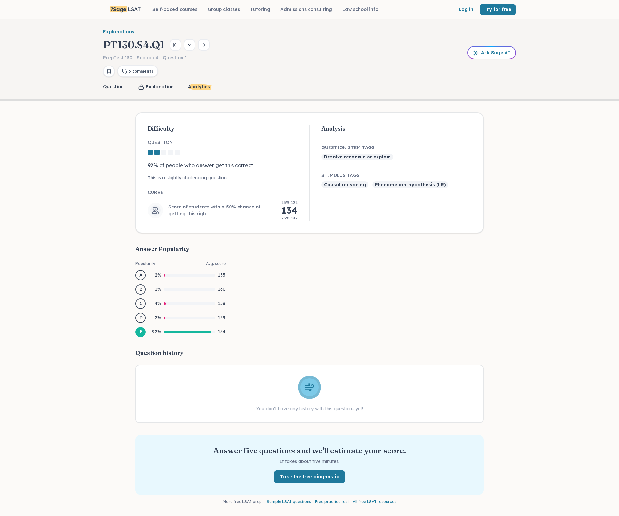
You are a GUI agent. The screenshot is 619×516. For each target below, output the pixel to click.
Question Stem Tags (348, 147)
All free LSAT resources (374, 501)
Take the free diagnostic (309, 477)
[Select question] (189, 45)
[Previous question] (175, 45)
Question (113, 87)
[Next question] (204, 45)
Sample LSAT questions (289, 501)
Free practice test (332, 501)
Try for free (497, 9)
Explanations (118, 32)
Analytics (199, 87)
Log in (466, 9)
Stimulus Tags (340, 175)
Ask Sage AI (495, 53)
